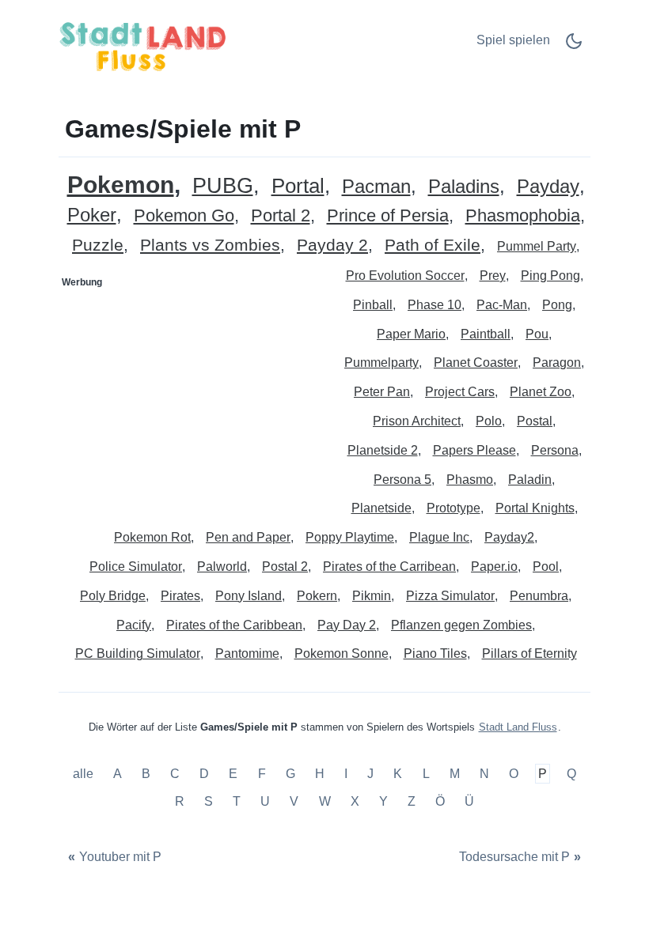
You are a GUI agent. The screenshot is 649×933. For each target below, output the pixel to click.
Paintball (485, 334)
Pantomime (247, 653)
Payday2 (509, 537)
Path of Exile (432, 245)
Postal (534, 421)
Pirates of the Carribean (389, 566)
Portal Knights (535, 508)
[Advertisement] (192, 394)
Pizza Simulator (450, 595)
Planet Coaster (476, 362)
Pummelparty (381, 362)
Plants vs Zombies (210, 245)
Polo (489, 421)
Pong (557, 305)
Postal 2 (285, 566)
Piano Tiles (435, 653)
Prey (493, 275)
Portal (297, 186)
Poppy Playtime (350, 537)
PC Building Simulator (137, 653)
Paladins (463, 187)
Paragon (557, 362)
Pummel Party (536, 246)
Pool (546, 566)
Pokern (317, 595)
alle (85, 773)
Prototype (453, 508)
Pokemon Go (184, 216)
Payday (548, 187)
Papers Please (474, 450)
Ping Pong (550, 275)
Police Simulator (135, 566)
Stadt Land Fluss (518, 727)
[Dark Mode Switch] (574, 46)
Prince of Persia (388, 216)
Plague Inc (439, 537)
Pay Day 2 (346, 625)
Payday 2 (332, 245)
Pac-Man (501, 305)
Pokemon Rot (152, 537)
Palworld (222, 566)
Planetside (381, 508)
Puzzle (97, 245)
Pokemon (120, 184)
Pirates (180, 595)
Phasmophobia (522, 216)
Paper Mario (411, 334)
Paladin (530, 479)
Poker (91, 215)
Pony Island (248, 595)
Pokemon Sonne (341, 653)
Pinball (373, 305)
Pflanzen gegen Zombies (461, 625)
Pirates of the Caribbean (234, 625)
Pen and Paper (248, 537)
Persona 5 (402, 479)
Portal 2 (280, 216)
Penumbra (539, 595)
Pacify (133, 625)
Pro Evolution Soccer (405, 275)
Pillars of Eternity (529, 653)
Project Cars (460, 392)
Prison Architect (417, 421)
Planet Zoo (540, 392)
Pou (537, 334)
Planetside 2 (382, 450)
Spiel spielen (513, 40)
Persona (555, 450)
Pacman (376, 187)
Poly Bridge (113, 595)
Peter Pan (382, 392)
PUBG (222, 186)
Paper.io (494, 566)
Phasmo (469, 479)
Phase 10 (434, 305)
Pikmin (371, 595)
